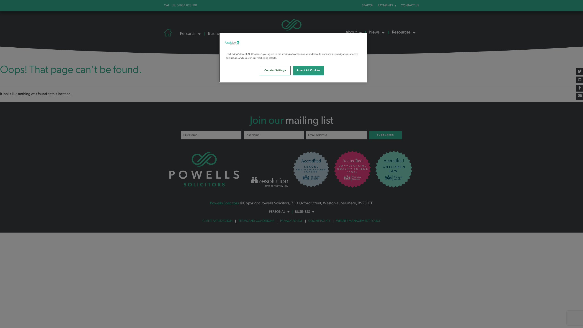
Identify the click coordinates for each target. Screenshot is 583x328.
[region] (293, 57)
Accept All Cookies (308, 70)
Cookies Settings (275, 70)
